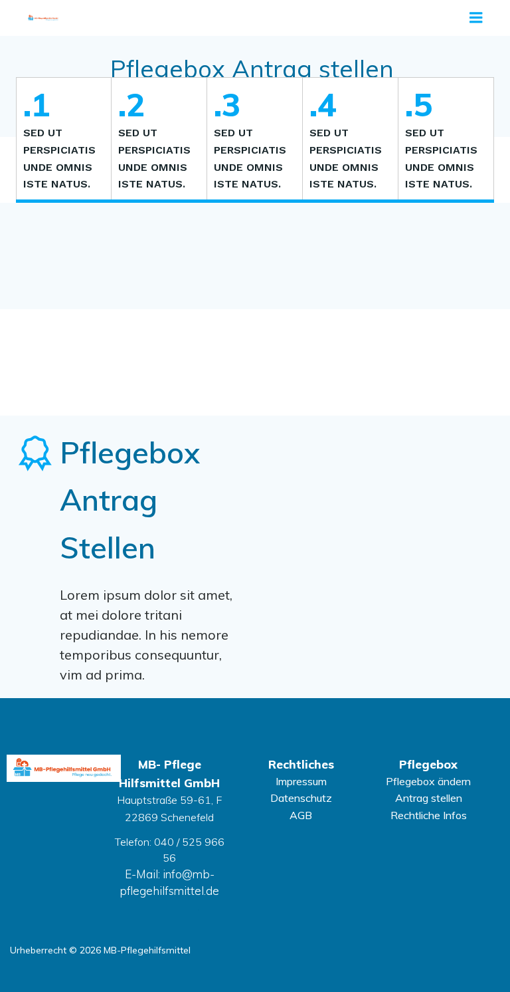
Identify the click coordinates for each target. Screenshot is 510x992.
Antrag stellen (428, 798)
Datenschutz (301, 798)
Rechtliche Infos (428, 815)
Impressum (301, 781)
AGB (301, 815)
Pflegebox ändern (428, 781)
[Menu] (476, 18)
